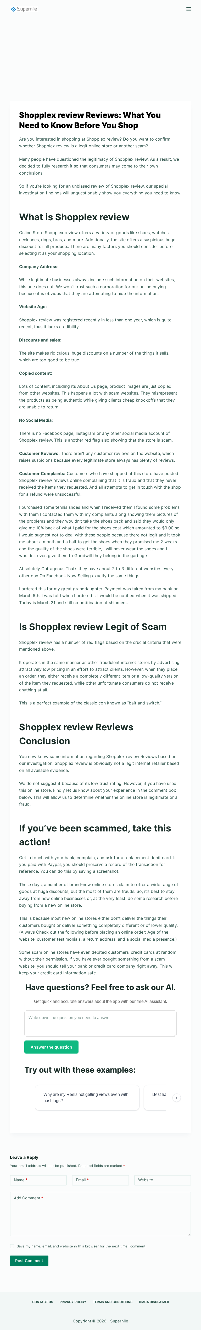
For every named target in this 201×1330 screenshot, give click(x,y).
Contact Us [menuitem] (42, 1302)
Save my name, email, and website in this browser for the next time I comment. (82, 1246)
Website (145, 1179)
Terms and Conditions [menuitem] (112, 1302)
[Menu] (188, 9)
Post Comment (29, 1260)
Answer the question (51, 1047)
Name (20, 1179)
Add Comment (28, 1197)
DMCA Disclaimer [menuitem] (154, 1302)
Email (82, 1179)
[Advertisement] (100, 57)
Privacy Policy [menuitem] (73, 1302)
